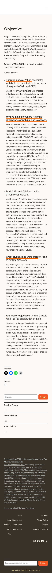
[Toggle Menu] (46, 8)
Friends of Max (24, 500)
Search (43, 397)
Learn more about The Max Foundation (19, 508)
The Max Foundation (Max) (14, 465)
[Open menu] (5, 410)
